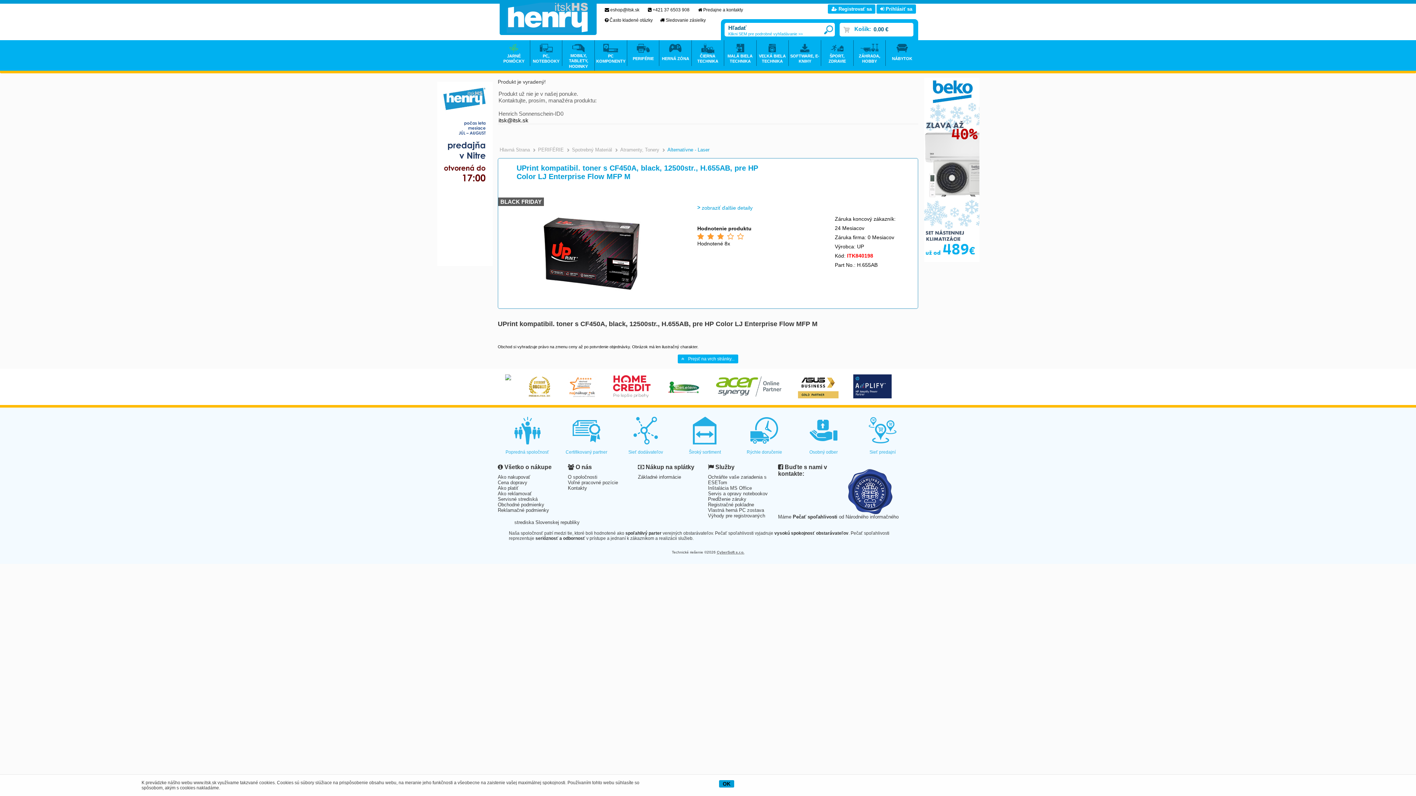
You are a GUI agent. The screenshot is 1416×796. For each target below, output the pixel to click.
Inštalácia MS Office (730, 488)
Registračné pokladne (731, 504)
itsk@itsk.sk (513, 120)
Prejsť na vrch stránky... (711, 359)
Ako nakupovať (514, 477)
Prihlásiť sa (898, 9)
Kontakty (577, 488)
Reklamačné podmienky (523, 510)
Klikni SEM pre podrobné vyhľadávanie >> (765, 34)
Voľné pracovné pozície (593, 482)
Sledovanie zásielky (686, 20)
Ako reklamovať (515, 493)
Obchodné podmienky (521, 504)
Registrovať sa (854, 9)
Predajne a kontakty (723, 10)
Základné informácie (659, 477)
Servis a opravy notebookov (738, 493)
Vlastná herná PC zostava (736, 510)
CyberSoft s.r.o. (731, 552)
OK (726, 784)
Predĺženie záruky (727, 499)
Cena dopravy (512, 482)
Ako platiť (508, 488)
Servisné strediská (518, 499)
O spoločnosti (582, 477)
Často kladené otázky (631, 20)
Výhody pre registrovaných (736, 516)
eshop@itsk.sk (624, 10)
